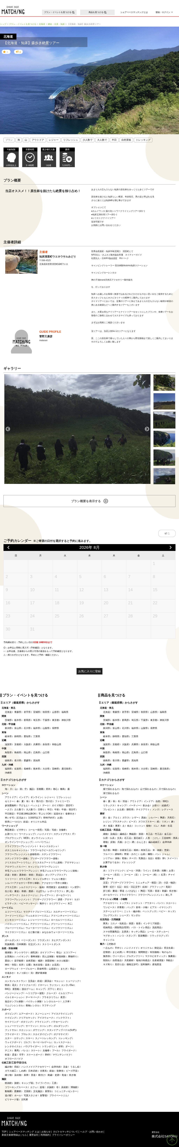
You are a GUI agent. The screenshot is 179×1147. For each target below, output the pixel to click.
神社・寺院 (10, 964)
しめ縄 (22, 1070)
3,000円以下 (34, 817)
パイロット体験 (34, 1001)
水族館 (50, 1087)
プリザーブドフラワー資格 (44, 858)
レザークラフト (55, 891)
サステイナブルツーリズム (37, 911)
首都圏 (40, 789)
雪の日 (49, 801)
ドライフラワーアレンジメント (21, 846)
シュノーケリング (14, 1026)
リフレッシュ (70, 139)
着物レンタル (32, 1005)
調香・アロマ (64, 899)
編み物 (8, 1066)
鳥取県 (8, 752)
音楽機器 (142, 935)
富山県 (17, 728)
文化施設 (37, 1091)
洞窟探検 (49, 960)
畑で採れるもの (111, 789)
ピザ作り (21, 829)
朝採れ (106, 960)
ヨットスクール (62, 1042)
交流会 (31, 981)
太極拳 (62, 829)
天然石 (170, 817)
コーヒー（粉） (150, 874)
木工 (70, 903)
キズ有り (107, 964)
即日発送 (131, 952)
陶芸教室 (9, 829)
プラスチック (119, 821)
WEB (26, 838)
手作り (118, 948)
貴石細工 (138, 838)
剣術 (14, 874)
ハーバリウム (41, 842)
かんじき (141, 842)
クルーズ (51, 993)
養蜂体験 (35, 956)
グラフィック (156, 887)
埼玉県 (36, 720)
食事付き (69, 813)
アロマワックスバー (15, 866)
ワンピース (108, 907)
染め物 (17, 1075)
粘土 (129, 825)
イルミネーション (14, 997)
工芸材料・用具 (170, 838)
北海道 (8, 712)
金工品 (167, 834)
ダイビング (10, 1013)
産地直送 (156, 964)
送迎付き (58, 813)
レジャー (54, 139)
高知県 (36, 760)
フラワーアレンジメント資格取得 (22, 854)
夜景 (62, 997)
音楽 (157, 891)
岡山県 (27, 752)
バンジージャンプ (14, 993)
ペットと (35, 805)
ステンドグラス (62, 834)
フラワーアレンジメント (17, 899)
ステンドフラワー (51, 854)
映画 (7, 985)
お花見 (55, 964)
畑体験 (8, 952)
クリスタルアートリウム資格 (47, 862)
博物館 (74, 1087)
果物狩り (72, 956)
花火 (14, 985)
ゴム (155, 825)
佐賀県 (17, 768)
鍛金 (51, 1070)
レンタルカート (52, 1001)
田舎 (125, 801)
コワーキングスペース (16, 1087)
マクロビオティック (155, 956)
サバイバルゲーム (42, 1042)
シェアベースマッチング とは (24, 1131)
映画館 (8, 1083)
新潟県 (8, 728)
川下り (51, 989)
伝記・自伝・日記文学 (128, 887)
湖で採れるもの (111, 793)
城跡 (40, 960)
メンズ (155, 809)
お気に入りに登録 (89, 671)
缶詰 (150, 858)
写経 (54, 829)
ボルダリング (60, 1026)
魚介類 (106, 850)
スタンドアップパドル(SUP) (61, 1030)
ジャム (165, 854)
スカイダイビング (42, 1034)
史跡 (57, 1075)
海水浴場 (37, 964)
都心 (55, 789)
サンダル (135, 915)
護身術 (22, 874)
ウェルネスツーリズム (37, 915)
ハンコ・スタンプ (126, 935)
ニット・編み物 (132, 911)
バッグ (130, 907)
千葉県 (46, 720)
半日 (114, 139)
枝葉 (110, 825)
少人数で (87, 139)
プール (55, 1050)
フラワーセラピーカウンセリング (47, 850)
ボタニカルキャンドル (16, 850)
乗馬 (16, 1050)
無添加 (106, 956)
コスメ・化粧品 (118, 923)
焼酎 (164, 870)
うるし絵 (74, 1066)
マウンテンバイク (62, 1054)
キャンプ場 (27, 1083)
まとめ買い (118, 952)
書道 (16, 891)
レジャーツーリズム (38, 920)
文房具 (125, 931)
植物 (148, 825)
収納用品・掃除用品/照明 (116, 927)
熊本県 (36, 768)
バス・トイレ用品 (140, 927)
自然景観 (126, 139)
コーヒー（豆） (132, 874)
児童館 (27, 1091)
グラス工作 (10, 887)
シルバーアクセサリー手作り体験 (22, 883)
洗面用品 (156, 927)
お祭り (155, 805)
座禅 (26, 1075)
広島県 (36, 752)
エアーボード (26, 1013)
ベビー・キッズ (167, 911)
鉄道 (25, 821)
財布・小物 (141, 907)
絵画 (144, 887)
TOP (4, 1131)
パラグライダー (31, 1046)
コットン (139, 825)
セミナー (9, 801)
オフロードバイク (14, 1058)
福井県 (36, 728)
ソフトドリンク (116, 870)
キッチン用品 (138, 931)
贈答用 (130, 809)
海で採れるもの (130, 789)
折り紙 (106, 891)
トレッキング (143, 139)
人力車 (66, 1001)
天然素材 (128, 960)
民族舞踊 (9, 944)
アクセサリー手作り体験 (54, 883)
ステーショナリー (112, 911)
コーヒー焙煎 (35, 829)
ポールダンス (12, 940)
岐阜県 (8, 736)
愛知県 (27, 736)
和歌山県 (56, 744)
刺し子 (169, 895)
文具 (119, 838)
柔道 (14, 1054)
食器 (138, 923)
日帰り (41, 809)
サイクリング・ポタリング (18, 1021)
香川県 (17, 760)
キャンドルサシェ (48, 846)
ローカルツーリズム (61, 920)
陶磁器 (132, 834)
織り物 (8, 1075)
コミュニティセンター (65, 1091)
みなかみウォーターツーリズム (58, 932)
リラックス (108, 805)
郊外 (48, 789)
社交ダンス (34, 944)
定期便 (106, 952)
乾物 (124, 858)
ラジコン (54, 985)
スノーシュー (42, 1013)
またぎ (63, 968)
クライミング (41, 1021)
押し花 (69, 891)
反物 (112, 842)
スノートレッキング (45, 1038)
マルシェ (58, 981)
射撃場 (43, 1095)
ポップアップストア (55, 874)
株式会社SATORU (164, 1134)
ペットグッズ (149, 911)
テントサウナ (21, 952)
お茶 (171, 870)
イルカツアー (65, 993)
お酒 (59, 817)
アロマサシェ (71, 862)
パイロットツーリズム (16, 924)
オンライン (36, 797)
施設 (31, 789)
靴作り (43, 903)
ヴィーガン (118, 956)
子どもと (23, 805)
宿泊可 (72, 809)
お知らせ (46, 1131)
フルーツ (107, 854)
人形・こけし (152, 838)
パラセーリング (59, 1021)
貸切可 (69, 805)
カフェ (33, 1087)
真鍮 (143, 817)
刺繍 (50, 1075)
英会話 (39, 874)
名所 (21, 964)
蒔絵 (16, 1066)
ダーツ (68, 1046)
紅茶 (163, 874)
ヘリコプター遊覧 (35, 993)
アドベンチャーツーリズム (64, 915)
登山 (58, 952)
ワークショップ (27, 834)
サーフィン (31, 1026)
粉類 (157, 858)
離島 (62, 789)
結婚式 (165, 805)
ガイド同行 (57, 805)
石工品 (127, 838)
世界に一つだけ (13, 821)
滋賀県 (8, 744)
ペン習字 (74, 887)
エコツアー (69, 952)
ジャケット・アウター (142, 903)
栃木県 (17, 720)
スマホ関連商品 (111, 931)
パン (157, 854)
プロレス (25, 1034)
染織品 (113, 834)
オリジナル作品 (38, 821)
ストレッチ (45, 1026)
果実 (117, 825)
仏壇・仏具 (108, 838)
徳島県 (8, 760)
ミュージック (72, 981)
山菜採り (53, 968)
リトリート (10, 879)
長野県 (55, 728)
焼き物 (72, 1075)
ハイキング (22, 956)
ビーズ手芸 (71, 1070)
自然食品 (117, 960)
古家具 (43, 1070)
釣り (59, 989)
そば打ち (40, 891)
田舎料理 (41, 968)
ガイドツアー (47, 952)
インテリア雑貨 (151, 923)
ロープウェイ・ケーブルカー (19, 968)
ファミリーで (62, 801)
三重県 (36, 736)
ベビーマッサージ (28, 903)
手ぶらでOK (45, 813)
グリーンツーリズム (61, 924)
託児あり (21, 817)
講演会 (48, 981)
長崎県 (27, 768)
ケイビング (10, 1017)
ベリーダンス (28, 940)
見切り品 (119, 964)
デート (45, 805)
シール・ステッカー (157, 931)
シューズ (123, 915)
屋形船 (15, 989)
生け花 (8, 891)
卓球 (60, 1046)
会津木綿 (55, 1066)
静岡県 (17, 736)
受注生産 (168, 948)
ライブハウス (42, 1083)
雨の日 (39, 801)
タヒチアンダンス (60, 940)
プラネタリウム (50, 997)
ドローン (42, 985)
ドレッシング (128, 862)
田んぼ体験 (48, 956)
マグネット (108, 935)
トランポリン (49, 1046)
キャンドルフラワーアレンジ (43, 866)
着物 (105, 842)
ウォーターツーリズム (37, 928)
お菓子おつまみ (111, 862)
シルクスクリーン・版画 (31, 887)
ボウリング (38, 1030)
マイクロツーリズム (15, 932)
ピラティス (10, 903)
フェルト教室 (58, 879)
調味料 (118, 854)
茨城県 (8, 720)
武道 (7, 874)
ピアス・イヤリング (160, 907)
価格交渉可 (132, 964)
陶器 (162, 817)
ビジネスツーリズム (15, 920)
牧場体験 (60, 956)
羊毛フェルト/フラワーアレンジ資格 (58, 870)
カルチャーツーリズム (64, 911)
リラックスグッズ (159, 935)
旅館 (16, 1083)
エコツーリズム (13, 911)
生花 (170, 825)
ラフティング (49, 1005)
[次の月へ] (171, 547)
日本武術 (32, 1070)
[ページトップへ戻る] (172, 1140)
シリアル (107, 858)
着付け (41, 1075)
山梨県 (46, 728)
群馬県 (27, 720)
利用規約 (45, 1135)
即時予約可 (49, 817)
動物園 (8, 1091)
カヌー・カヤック (14, 1038)
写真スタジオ (30, 1095)
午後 (64, 809)
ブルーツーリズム (14, 928)
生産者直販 (158, 960)
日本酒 (155, 870)
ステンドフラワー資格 (16, 858)
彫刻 (168, 887)
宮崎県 (55, 768)
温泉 (47, 964)
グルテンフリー (134, 956)
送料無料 (145, 964)
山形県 (55, 712)
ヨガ (76, 899)
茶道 (33, 1075)
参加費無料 (10, 805)
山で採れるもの (148, 789)
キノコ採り (22, 973)
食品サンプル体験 (14, 1001)
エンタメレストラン (15, 981)
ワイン (146, 870)
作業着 (120, 907)
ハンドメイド (44, 834)
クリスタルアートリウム (17, 862)
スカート (170, 903)
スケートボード (34, 1054)
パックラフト (63, 1017)
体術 (31, 874)
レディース (167, 809)
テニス (8, 1050)
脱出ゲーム (27, 989)
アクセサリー (110, 903)
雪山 (72, 968)
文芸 (105, 882)
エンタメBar (67, 985)
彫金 (64, 1075)
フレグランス (110, 915)
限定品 (158, 948)
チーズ (132, 858)
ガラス (125, 817)
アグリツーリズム (39, 924)
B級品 (169, 960)
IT (73, 834)
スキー (29, 1038)
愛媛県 (27, 760)
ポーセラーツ (63, 895)
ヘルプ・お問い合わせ (91, 1131)
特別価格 (154, 952)
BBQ (7, 989)
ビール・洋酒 (133, 870)
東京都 (55, 720)
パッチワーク (12, 895)
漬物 (117, 858)
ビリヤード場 (12, 1099)
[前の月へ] (8, 547)
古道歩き (9, 973)
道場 (42, 1087)
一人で (8, 809)
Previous (7, 429)
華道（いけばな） (129, 891)
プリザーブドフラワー (44, 899)
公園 (28, 964)
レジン (106, 821)
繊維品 (123, 834)
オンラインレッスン (41, 838)
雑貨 (131, 923)
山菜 (143, 854)
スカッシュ (24, 1030)
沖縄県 (8, 772)
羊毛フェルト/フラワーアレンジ (21, 870)
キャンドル (108, 940)
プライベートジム (58, 1095)
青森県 (17, 712)
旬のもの (166, 952)
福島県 (65, 712)
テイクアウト (143, 809)
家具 (105, 923)
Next (147, 429)
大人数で (102, 139)
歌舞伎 (60, 1070)
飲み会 (146, 805)
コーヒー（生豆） (112, 874)
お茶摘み (9, 956)
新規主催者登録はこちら (14, 1135)
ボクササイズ (60, 1034)
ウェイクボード (13, 1042)
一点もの (107, 948)
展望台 (48, 1091)
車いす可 (9, 817)
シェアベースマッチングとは (134, 12)
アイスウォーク (45, 1017)
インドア (23, 797)
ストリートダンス (51, 944)
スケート (35, 1050)
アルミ (116, 817)
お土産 (120, 809)
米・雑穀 (157, 850)
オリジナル (146, 948)
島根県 (17, 752)
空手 (21, 1054)
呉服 (119, 842)
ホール (17, 1095)
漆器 (141, 834)
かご (127, 842)
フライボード (12, 1034)
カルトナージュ (29, 895)
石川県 (27, 728)
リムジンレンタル (14, 1005)
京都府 (17, 744)
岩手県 (27, 712)
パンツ (159, 903)
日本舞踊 (21, 944)
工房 (54, 1083)
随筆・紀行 (108, 887)
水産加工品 (125, 850)
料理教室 (51, 887)
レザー (135, 817)
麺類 (150, 854)
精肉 (136, 850)
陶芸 (143, 891)
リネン (165, 821)
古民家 (24, 1099)
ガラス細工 (10, 1070)
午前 (56, 809)
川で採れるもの (167, 789)
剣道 (7, 1054)
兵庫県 (36, 744)
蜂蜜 (115, 850)
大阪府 (27, 744)
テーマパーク (32, 997)
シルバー (152, 817)
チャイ (171, 874)
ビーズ (132, 821)
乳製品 (142, 858)
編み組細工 (154, 842)
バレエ (25, 1050)
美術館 (64, 1087)
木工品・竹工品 (154, 834)
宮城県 (36, 712)
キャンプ (40, 989)
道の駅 (8, 1095)
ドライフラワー (127, 895)
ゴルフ (26, 1042)
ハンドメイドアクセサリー (35, 1066)
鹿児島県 (66, 768)
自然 (158, 801)
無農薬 (171, 956)
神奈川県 (66, 720)
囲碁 (31, 891)
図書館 (17, 1091)
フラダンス (43, 940)
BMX (47, 1054)
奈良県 (46, 744)
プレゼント (108, 809)
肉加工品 (145, 850)
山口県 (46, 752)
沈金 (65, 1066)
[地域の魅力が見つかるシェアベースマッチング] (12, 10)
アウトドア (38, 139)
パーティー (134, 805)
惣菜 (166, 850)
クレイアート (46, 895)
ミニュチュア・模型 (146, 882)
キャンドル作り (41, 879)
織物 (105, 834)
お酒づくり (10, 834)
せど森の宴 (33, 932)
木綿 (162, 825)
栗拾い (8, 960)
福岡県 (8, 768)
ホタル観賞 (62, 960)
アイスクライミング (61, 1013)
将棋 (24, 891)
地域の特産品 (143, 960)
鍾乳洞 (34, 952)
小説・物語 (169, 882)
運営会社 (33, 1135)
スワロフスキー (146, 821)
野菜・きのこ (131, 854)
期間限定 (142, 952)
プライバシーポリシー (63, 1135)
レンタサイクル (13, 1046)
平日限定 (9, 813)
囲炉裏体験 (41, 973)
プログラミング (13, 838)
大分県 (46, 768)
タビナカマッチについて (65, 1131)
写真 (47, 829)
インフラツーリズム (61, 928)
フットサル (10, 1030)
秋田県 (46, 712)
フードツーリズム (14, 915)
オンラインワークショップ (18, 842)
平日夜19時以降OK (26, 813)
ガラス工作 (24, 879)
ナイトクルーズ (27, 985)
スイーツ (171, 858)
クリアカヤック (27, 1017)
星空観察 (18, 960)
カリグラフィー (57, 903)
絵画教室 (62, 887)
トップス (123, 903)
